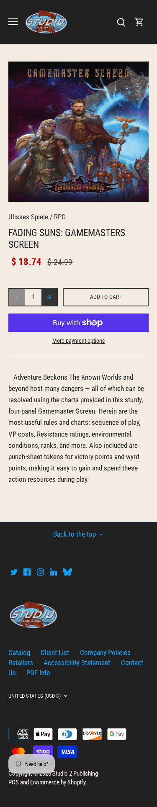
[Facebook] (27, 572)
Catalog (19, 652)
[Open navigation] (13, 21)
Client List (55, 652)
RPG (60, 217)
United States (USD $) (34, 696)
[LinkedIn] (53, 572)
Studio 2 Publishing (75, 773)
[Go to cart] (139, 21)
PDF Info (38, 672)
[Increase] (49, 297)
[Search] (121, 21)
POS (13, 782)
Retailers (20, 662)
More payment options (78, 341)
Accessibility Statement (77, 662)
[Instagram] (40, 572)
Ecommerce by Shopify (58, 782)
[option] (78, 132)
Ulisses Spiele (28, 217)
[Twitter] (14, 572)
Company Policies (105, 652)
